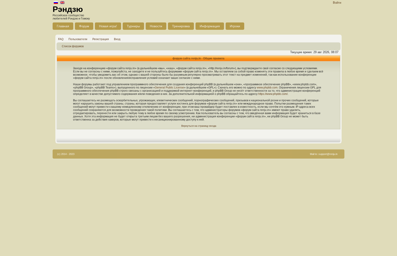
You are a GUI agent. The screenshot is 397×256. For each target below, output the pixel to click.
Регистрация (100, 39)
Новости (156, 26)
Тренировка (181, 26)
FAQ (60, 39)
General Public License (169, 87)
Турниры (133, 26)
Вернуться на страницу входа (198, 125)
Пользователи (77, 39)
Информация (210, 26)
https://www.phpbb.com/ (273, 94)
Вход (117, 39)
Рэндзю (68, 9)
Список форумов (73, 46)
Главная (63, 26)
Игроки (235, 26)
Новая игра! (108, 26)
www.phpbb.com (267, 87)
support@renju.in (327, 154)
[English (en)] (62, 3)
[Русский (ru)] (56, 3)
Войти (337, 2)
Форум (84, 26)
